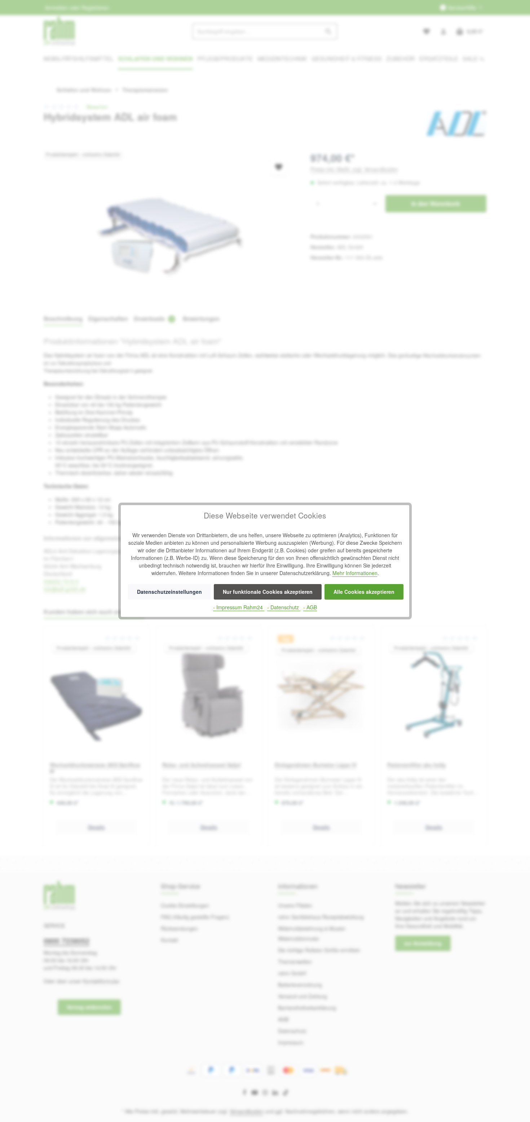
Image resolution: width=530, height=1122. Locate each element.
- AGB (310, 607)
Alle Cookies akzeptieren (364, 591)
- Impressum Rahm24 (238, 607)
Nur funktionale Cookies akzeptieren (268, 591)
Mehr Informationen (354, 573)
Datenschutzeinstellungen (169, 591)
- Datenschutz (283, 607)
